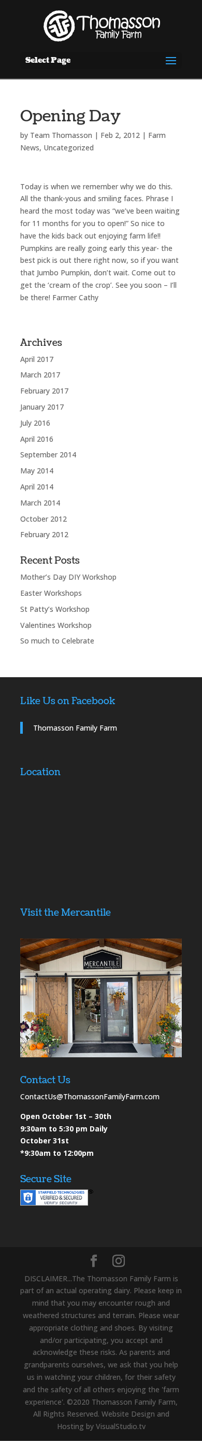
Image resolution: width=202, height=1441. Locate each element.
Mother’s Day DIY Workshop (68, 577)
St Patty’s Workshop (55, 609)
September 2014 (48, 454)
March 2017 (40, 375)
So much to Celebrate (57, 641)
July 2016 (35, 423)
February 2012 (44, 534)
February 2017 (44, 391)
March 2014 (40, 503)
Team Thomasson (61, 135)
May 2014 (36, 470)
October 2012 (43, 519)
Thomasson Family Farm (75, 728)
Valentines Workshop (56, 625)
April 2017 (36, 359)
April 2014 (36, 487)
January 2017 (42, 407)
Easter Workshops (51, 593)
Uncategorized (69, 147)
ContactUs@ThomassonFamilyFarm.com (90, 1096)
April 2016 (36, 439)
